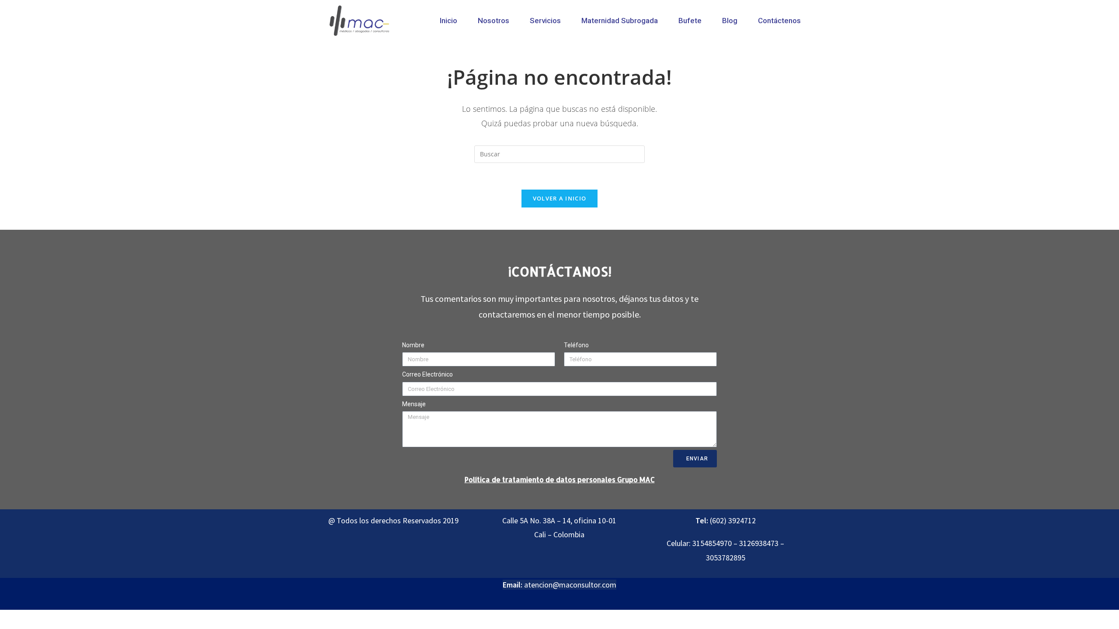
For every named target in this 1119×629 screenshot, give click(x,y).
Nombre (413, 345)
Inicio (448, 20)
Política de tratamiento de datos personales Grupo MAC (560, 479)
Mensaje (414, 404)
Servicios (545, 20)
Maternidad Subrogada (619, 20)
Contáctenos (779, 20)
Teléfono (576, 345)
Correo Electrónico (427, 374)
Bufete (690, 20)
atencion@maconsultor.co (567, 585)
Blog (729, 20)
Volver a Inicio (560, 198)
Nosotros (493, 20)
